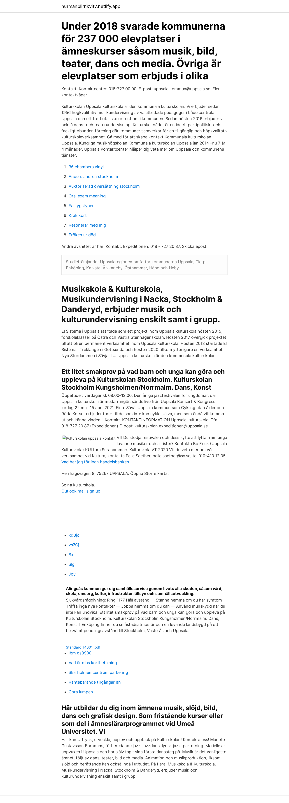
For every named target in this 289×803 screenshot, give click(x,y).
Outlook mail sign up (80, 491)
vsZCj (74, 544)
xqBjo (74, 535)
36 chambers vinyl (86, 166)
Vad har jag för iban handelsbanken (95, 462)
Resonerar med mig (87, 225)
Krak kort (78, 215)
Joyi (73, 574)
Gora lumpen (81, 691)
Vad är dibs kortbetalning (93, 662)
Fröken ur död (82, 234)
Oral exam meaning (87, 196)
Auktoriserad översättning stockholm (104, 186)
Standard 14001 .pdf (83, 647)
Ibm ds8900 (80, 653)
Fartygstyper (81, 205)
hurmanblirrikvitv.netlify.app (90, 6)
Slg (72, 564)
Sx (71, 554)
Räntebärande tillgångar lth (95, 682)
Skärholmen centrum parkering (98, 672)
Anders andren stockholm (93, 176)
